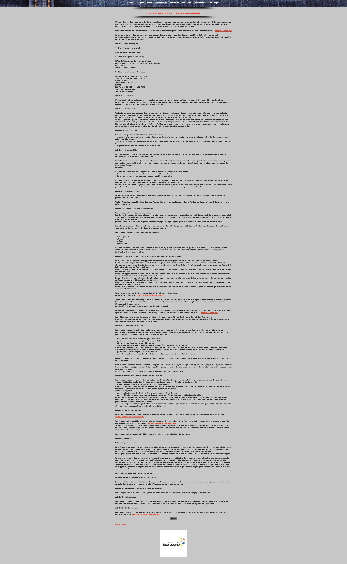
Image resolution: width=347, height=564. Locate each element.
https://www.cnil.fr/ (223, 30)
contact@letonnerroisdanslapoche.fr (151, 295)
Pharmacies (174, 2)
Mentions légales (120, 524)
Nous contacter (200, 2)
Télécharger (214, 2)
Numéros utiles (161, 2)
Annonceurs (186, 2)
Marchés (140, 2)
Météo (149, 2)
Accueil (131, 2)
